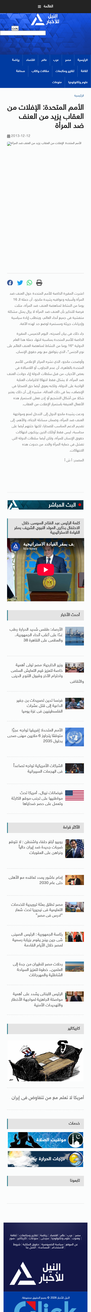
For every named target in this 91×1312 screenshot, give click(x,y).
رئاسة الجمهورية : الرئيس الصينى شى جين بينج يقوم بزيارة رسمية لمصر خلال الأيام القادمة (37, 940)
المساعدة (44, 1247)
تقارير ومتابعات (65, 71)
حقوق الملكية (31, 1244)
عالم (44, 60)
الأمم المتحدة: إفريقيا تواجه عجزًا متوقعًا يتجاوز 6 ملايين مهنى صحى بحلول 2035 (35, 736)
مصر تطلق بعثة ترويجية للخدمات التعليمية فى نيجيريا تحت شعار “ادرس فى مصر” (37, 910)
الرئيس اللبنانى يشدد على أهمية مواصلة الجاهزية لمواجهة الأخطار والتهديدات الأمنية (37, 1000)
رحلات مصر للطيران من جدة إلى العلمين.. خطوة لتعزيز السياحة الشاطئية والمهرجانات (38, 970)
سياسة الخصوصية (52, 1244)
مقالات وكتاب (40, 71)
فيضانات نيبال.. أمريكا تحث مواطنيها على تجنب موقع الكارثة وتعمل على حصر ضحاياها (37, 798)
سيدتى (45, 1238)
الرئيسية (83, 60)
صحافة (20, 71)
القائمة (48, 6)
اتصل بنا (31, 1247)
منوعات (57, 82)
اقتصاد (30, 60)
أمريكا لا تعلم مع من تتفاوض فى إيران (48, 1098)
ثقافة (84, 71)
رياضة (15, 60)
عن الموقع (72, 1244)
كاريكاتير (74, 1028)
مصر (68, 60)
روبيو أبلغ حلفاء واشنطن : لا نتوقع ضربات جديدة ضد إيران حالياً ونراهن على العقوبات (36, 847)
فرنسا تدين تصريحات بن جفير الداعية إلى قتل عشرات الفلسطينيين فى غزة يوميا (39, 706)
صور (12, 1238)
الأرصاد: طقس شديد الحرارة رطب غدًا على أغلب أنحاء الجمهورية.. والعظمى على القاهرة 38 (36, 635)
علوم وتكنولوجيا (78, 82)
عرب (56, 60)
